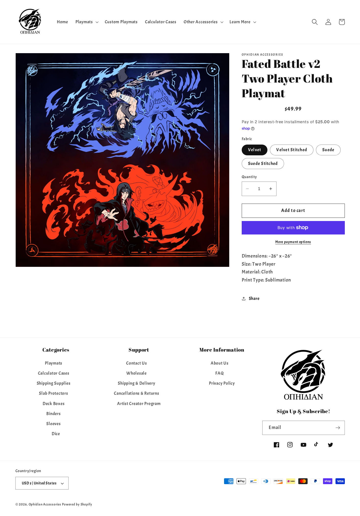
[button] (86, 22)
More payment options (293, 242)
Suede (328, 149)
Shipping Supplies (54, 383)
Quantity (249, 176)
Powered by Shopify (77, 504)
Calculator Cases (53, 373)
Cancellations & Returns (136, 393)
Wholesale (136, 373)
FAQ (219, 373)
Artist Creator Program (139, 403)
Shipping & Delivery (136, 383)
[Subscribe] (338, 428)
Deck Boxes (54, 403)
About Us (219, 363)
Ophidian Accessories (45, 504)
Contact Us (136, 363)
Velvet (254, 149)
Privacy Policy (222, 383)
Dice (56, 433)
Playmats (53, 363)
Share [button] (254, 298)
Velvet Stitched (291, 149)
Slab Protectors (53, 393)
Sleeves (53, 423)
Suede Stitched (263, 163)
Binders (53, 413)
